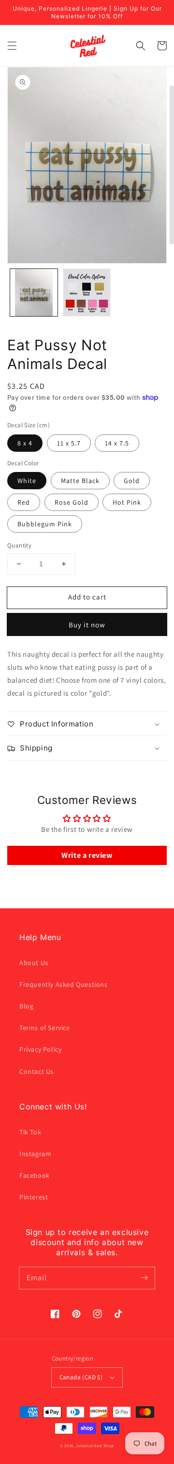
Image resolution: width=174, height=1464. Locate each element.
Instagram (35, 1153)
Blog (26, 1006)
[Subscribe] (144, 1277)
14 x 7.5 (117, 443)
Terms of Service (44, 1027)
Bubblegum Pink (44, 524)
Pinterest (33, 1197)
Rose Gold (71, 502)
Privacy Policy (40, 1049)
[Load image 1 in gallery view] (34, 292)
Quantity (19, 545)
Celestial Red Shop (95, 1445)
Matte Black (80, 480)
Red (23, 502)
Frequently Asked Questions (63, 984)
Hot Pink (127, 502)
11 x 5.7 (69, 443)
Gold (132, 480)
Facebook (34, 1175)
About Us (33, 962)
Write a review (86, 855)
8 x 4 (24, 443)
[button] (12, 45)
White (26, 480)
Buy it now (87, 624)
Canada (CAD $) (81, 1377)
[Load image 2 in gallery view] (87, 292)
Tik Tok (30, 1132)
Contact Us (36, 1071)
